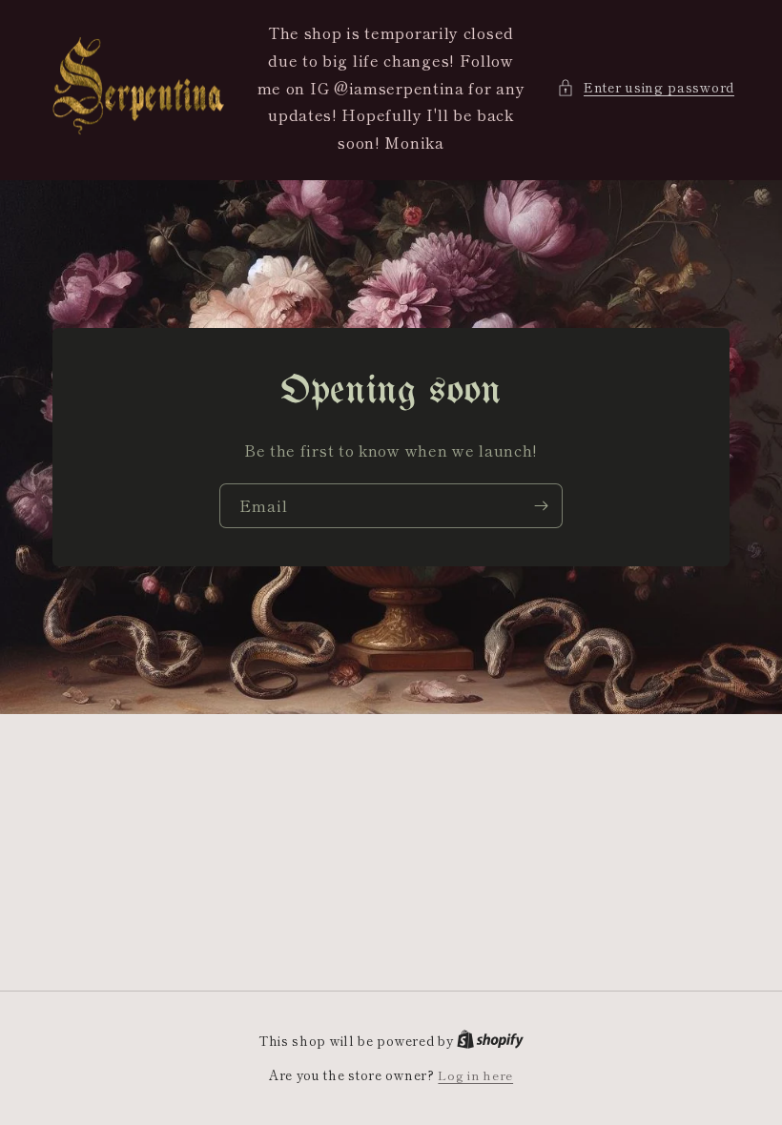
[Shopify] (490, 1041)
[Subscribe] (541, 505)
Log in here (475, 1075)
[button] (645, 87)
